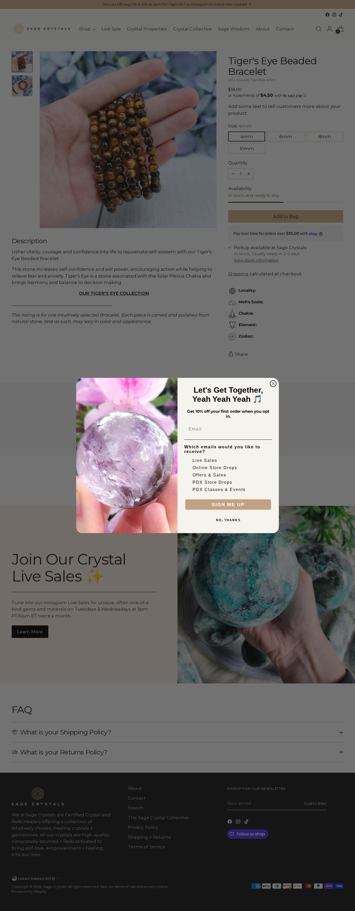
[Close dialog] (273, 383)
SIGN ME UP (228, 504)
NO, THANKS (228, 520)
